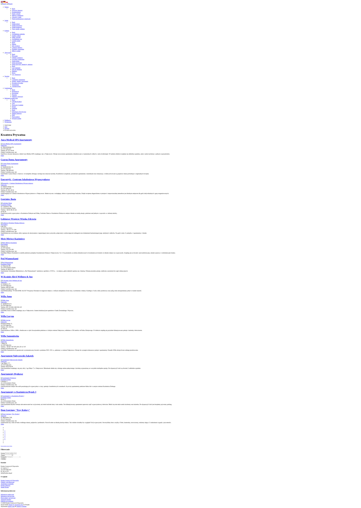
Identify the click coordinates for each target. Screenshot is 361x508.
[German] (4, 2)
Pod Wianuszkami (9, 258)
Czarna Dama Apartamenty (14, 159)
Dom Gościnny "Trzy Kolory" (15, 410)
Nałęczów (4, 145)
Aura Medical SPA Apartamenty (16, 140)
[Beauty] (7, 4)
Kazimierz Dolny (6, 205)
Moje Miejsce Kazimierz (13, 239)
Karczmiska (4, 244)
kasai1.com (11, 506)
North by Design (21, 506)
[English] (2, 2)
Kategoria (4, 457)
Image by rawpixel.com (16, 504)
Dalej (2, 155)
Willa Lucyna (7, 316)
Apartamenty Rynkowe (12, 374)
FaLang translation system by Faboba (6, 446)
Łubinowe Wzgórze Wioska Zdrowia (18, 219)
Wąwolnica (4, 224)
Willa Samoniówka (10, 336)
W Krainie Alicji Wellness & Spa (17, 276)
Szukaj (3, 453)
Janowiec (3, 165)
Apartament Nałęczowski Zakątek (17, 356)
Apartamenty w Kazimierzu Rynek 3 (18, 392)
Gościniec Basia (8, 199)
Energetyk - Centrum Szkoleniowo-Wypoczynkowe (25, 179)
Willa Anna (6, 296)
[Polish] (7, 2)
